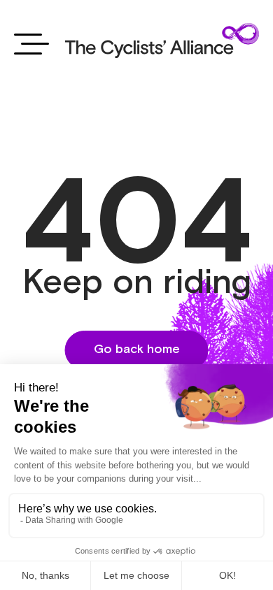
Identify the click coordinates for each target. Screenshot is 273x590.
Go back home (137, 349)
